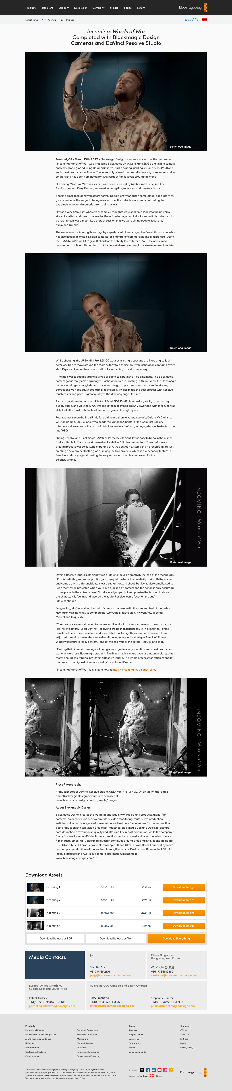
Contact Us (134, 1038)
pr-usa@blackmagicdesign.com (112, 1005)
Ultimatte (29, 1043)
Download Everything (176, 938)
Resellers (47, 7)
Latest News (31, 19)
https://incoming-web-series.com (133, 669)
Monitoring (82, 1038)
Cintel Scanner (32, 1056)
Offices (183, 1030)
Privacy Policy (186, 1047)
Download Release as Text (116, 938)
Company (98, 7)
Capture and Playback (35, 1051)
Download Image (180, 146)
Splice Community (137, 1051)
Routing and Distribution (88, 1051)
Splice (128, 7)
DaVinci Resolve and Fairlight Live (40, 1034)
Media (114, 7)
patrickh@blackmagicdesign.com (52, 1005)
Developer (80, 7)
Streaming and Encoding (88, 1056)
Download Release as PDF (56, 938)
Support (64, 7)
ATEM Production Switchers (38, 1038)
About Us (184, 1034)
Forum (141, 7)
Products (31, 7)
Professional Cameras (35, 1030)
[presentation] (30, 101)
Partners (184, 1038)
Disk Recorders (32, 1047)
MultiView (81, 1047)
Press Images (67, 19)
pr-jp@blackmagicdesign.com (111, 975)
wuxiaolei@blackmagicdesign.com (174, 975)
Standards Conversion (87, 1030)
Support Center (136, 1034)
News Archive (49, 19)
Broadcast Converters (87, 1034)
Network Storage (85, 1043)
